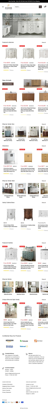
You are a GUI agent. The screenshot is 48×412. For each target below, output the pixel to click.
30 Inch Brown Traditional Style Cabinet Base (28, 226)
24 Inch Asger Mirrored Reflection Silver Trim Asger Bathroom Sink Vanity (10, 324)
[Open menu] (3, 6)
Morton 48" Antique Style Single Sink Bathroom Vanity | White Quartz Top (28, 66)
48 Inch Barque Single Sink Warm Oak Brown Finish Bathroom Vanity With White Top (10, 110)
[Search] (40, 6)
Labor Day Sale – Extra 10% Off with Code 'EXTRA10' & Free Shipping (24, 1)
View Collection (8, 84)
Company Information (7, 384)
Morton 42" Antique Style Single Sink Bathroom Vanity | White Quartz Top (11, 66)
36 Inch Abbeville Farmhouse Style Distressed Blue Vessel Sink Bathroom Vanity (27, 267)
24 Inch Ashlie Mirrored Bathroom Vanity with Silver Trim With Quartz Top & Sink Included (27, 324)
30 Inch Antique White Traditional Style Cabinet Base (10, 225)
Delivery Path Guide (7, 388)
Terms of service (6, 390)
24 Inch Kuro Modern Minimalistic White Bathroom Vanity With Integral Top (10, 170)
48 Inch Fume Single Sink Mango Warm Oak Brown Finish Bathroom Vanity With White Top (28, 110)
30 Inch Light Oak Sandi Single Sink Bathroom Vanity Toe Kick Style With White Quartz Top (28, 170)
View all (44, 42)
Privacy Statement (6, 392)
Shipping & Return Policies (8, 386)
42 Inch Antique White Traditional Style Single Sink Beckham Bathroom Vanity (10, 267)
